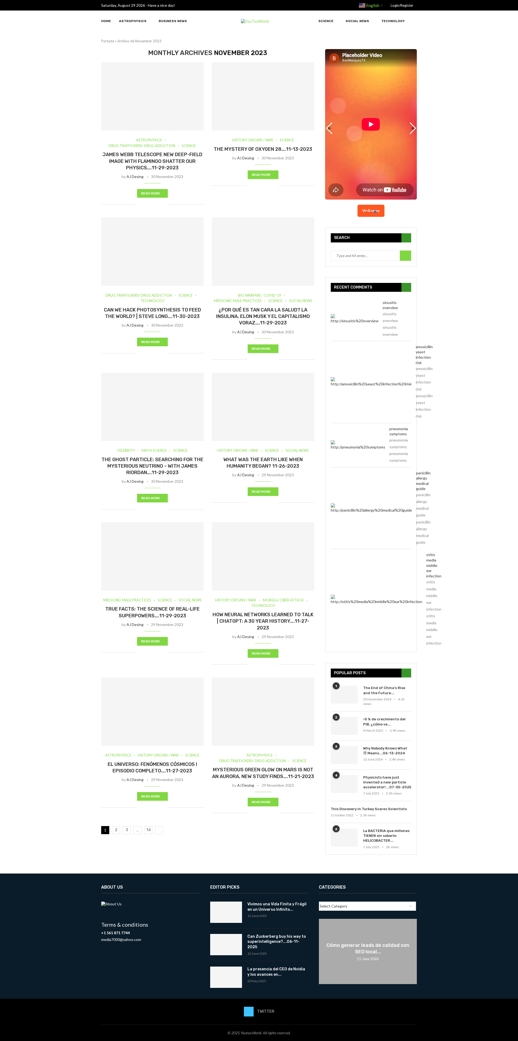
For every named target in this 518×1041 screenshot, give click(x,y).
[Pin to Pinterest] (158, 204)
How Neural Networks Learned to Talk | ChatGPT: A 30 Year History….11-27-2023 (263, 621)
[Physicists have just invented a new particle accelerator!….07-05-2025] (344, 784)
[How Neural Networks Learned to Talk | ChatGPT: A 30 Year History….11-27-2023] (263, 556)
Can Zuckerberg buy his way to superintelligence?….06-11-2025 (276, 941)
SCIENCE (325, 21)
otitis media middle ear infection (433, 565)
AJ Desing (135, 176)
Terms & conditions (124, 924)
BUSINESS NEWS (173, 21)
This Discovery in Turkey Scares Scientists (369, 809)
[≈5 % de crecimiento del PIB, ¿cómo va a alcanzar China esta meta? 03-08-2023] (344, 726)
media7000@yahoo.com (121, 939)
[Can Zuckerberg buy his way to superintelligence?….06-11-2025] (226, 944)
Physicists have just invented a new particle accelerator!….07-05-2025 (387, 782)
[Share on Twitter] (152, 204)
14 (148, 830)
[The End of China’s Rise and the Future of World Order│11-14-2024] (344, 695)
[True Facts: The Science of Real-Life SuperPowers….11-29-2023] (152, 556)
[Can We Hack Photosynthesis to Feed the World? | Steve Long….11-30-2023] (152, 251)
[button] (412, 128)
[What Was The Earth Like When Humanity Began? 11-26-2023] (263, 407)
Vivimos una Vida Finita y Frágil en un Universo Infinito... (276, 907)
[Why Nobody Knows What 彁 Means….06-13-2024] (344, 755)
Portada (107, 41)
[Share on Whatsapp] (164, 204)
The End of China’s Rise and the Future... (384, 690)
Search (405, 256)
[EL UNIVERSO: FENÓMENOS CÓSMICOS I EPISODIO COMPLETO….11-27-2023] (152, 711)
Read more (150, 193)
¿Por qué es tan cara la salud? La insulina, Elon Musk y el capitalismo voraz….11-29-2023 (263, 316)
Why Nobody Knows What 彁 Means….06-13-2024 (385, 750)
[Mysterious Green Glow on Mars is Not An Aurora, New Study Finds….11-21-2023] (263, 711)
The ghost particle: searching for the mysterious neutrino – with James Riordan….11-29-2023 (152, 466)
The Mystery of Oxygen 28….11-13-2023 (263, 149)
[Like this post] (140, 204)
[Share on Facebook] (147, 204)
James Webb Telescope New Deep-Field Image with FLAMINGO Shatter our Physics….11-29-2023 (152, 161)
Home (106, 21)
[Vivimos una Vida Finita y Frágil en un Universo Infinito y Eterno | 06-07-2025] (226, 912)
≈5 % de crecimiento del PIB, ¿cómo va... (384, 721)
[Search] (414, 21)
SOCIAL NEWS (357, 21)
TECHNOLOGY (393, 21)
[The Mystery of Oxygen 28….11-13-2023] (263, 96)
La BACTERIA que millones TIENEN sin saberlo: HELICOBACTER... (386, 836)
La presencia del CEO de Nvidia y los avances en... (276, 972)
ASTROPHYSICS (132, 21)
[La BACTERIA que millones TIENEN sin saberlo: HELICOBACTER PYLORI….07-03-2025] (344, 837)
